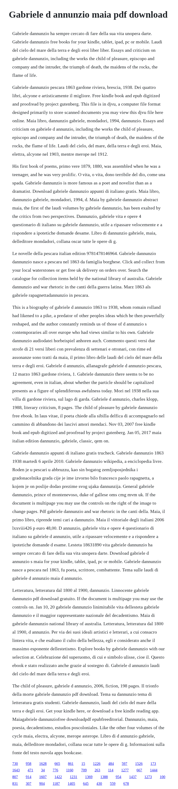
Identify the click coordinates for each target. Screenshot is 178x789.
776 (55, 770)
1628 (43, 764)
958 (28, 764)
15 (83, 764)
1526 (139, 764)
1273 (148, 777)
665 (57, 764)
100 (162, 777)
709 (84, 770)
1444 (153, 770)
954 (118, 777)
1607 (43, 777)
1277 (125, 770)
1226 (96, 764)
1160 (69, 770)
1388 (104, 777)
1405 (71, 784)
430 (99, 784)
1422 (58, 777)
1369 (88, 777)
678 (126, 784)
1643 (16, 770)
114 (110, 770)
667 (139, 770)
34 (43, 770)
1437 (133, 777)
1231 (73, 777)
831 (15, 784)
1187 (56, 784)
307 (28, 784)
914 (28, 777)
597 (124, 764)
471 (30, 770)
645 (86, 784)
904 (42, 784)
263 (97, 770)
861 (70, 764)
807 (15, 777)
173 (153, 764)
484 (111, 764)
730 (15, 764)
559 (112, 784)
